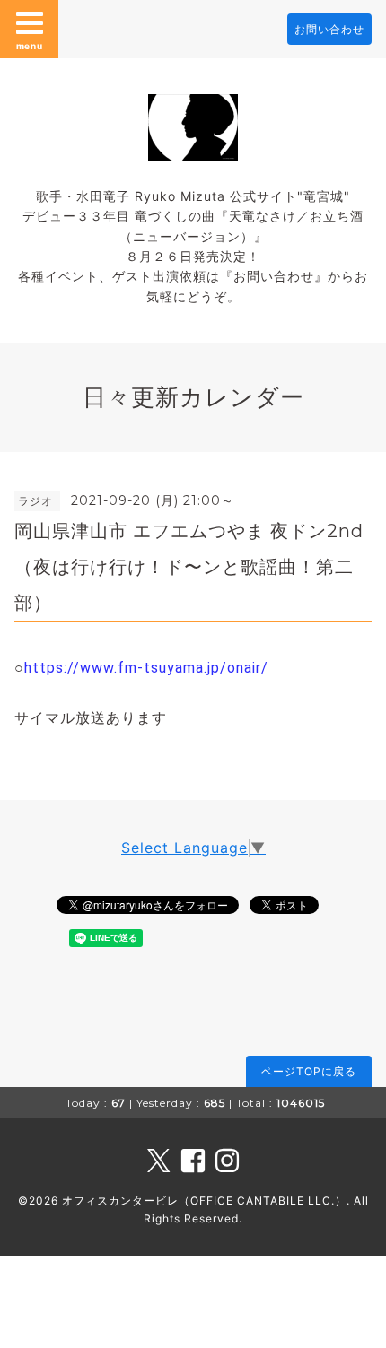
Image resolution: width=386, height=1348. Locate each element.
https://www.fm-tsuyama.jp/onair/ (146, 667)
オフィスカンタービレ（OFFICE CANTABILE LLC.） (204, 1200)
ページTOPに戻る (308, 1071)
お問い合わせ (329, 29)
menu (29, 45)
